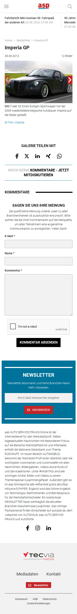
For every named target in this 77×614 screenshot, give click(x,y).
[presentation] (7, 80)
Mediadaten (27, 574)
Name (9, 253)
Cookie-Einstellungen (38, 603)
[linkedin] (48, 527)
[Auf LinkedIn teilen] (37, 155)
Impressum (21, 599)
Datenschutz (50, 599)
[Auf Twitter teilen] (27, 155)
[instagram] (37, 527)
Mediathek (23, 40)
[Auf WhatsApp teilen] (59, 156)
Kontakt (53, 574)
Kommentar (12, 270)
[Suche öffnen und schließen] (69, 6)
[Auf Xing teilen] (48, 155)
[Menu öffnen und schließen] (7, 6)
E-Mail (9, 236)
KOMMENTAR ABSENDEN (38, 342)
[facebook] (27, 527)
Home (8, 40)
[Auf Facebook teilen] (16, 156)
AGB (35, 599)
